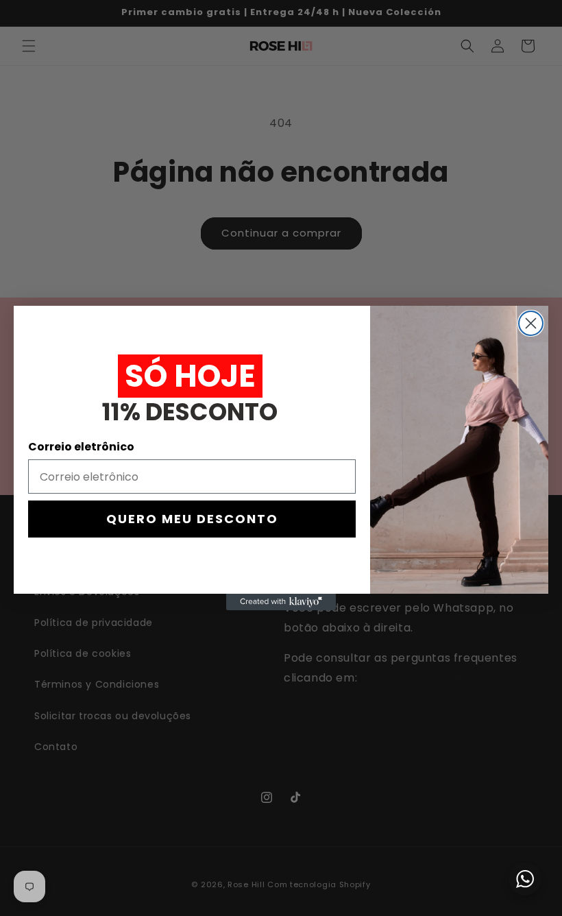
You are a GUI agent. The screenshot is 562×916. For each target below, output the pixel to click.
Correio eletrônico (81, 447)
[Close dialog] (531, 323)
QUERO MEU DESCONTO (192, 518)
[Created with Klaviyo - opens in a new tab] (281, 602)
